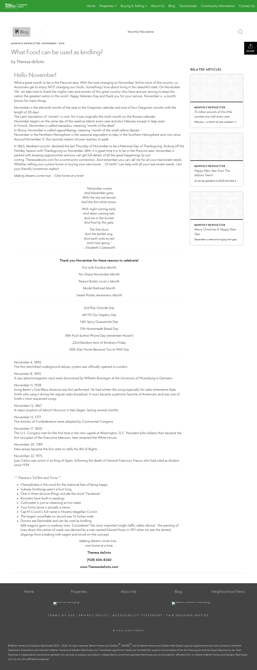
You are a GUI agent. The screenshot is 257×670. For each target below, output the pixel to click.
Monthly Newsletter (25, 43)
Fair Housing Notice (187, 615)
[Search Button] (240, 32)
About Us (157, 6)
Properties (108, 8)
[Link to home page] (18, 6)
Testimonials (188, 6)
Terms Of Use (61, 615)
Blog (171, 6)
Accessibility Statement (138, 615)
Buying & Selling (135, 8)
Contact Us (247, 6)
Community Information (218, 6)
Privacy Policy (94, 615)
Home (91, 6)
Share (251, 51)
